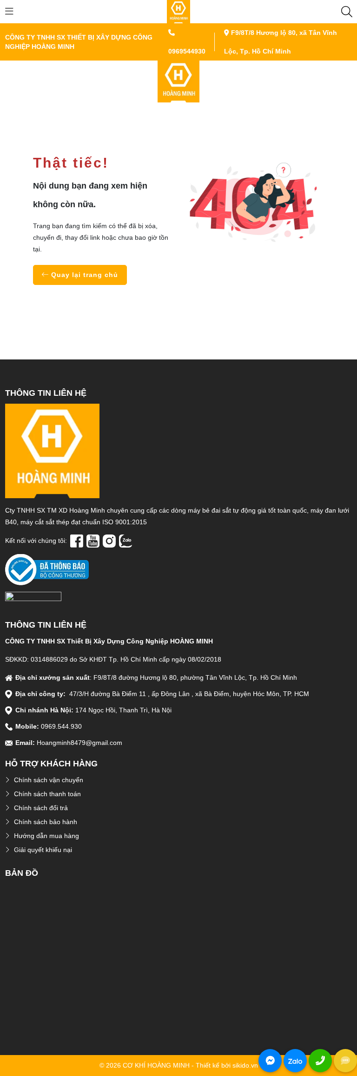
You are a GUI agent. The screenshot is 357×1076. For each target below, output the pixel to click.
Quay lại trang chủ (83, 274)
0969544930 (186, 51)
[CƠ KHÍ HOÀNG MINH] (178, 11)
